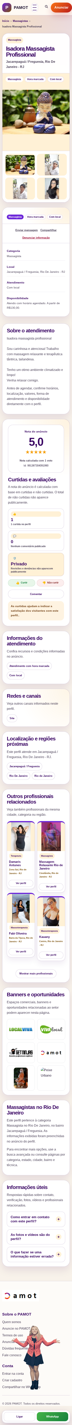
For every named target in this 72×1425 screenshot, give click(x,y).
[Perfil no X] (21, 1078)
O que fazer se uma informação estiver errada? (32, 1254)
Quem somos (11, 1322)
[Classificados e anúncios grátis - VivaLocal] (51, 1029)
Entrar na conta (13, 1373)
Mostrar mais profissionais (36, 973)
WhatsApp (52, 1416)
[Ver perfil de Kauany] (51, 911)
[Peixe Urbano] (51, 1078)
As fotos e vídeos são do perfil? (30, 1237)
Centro (42, 941)
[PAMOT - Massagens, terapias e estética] (51, 1052)
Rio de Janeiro (43, 775)
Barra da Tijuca (17, 938)
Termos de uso (12, 1335)
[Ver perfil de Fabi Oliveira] (21, 908)
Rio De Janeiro (18, 775)
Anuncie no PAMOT (16, 1328)
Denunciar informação (36, 237)
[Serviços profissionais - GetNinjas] (21, 1052)
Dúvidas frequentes (16, 1348)
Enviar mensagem (26, 230)
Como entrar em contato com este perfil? (30, 1219)
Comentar (36, 594)
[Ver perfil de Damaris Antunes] (21, 836)
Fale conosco (11, 1355)
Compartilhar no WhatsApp (21, 1387)
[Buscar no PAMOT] (46, 8)
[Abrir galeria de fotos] (36, 112)
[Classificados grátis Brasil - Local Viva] (21, 1029)
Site (12, 718)
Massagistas (20, 20)
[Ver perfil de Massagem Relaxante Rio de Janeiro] (51, 836)
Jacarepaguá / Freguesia (24, 766)
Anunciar (61, 7)
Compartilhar (48, 230)
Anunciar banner (14, 1342)
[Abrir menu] (34, 7)
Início (5, 20)
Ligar (19, 1416)
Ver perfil (21, 883)
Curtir (21, 582)
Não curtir (50, 582)
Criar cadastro (12, 1380)
